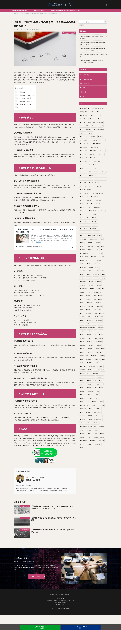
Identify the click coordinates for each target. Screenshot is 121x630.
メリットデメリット (85, 214)
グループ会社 (101, 154)
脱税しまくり (100, 384)
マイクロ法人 (97, 207)
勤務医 (82, 278)
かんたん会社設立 (85, 125)
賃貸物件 (83, 415)
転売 (82, 430)
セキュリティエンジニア (86, 168)
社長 (97, 362)
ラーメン (95, 221)
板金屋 (82, 334)
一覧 (100, 235)
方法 (95, 324)
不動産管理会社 (93, 239)
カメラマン (83, 154)
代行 (98, 249)
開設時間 (96, 437)
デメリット (83, 175)
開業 (89, 437)
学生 (82, 295)
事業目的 (37, 30)
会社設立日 (99, 260)
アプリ (103, 140)
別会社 (89, 274)
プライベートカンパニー (86, 200)
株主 (96, 334)
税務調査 (101, 366)
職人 (96, 380)
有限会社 (83, 331)
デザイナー (103, 172)
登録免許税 (97, 359)
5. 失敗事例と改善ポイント (23, 104)
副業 (104, 274)
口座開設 (99, 281)
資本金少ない (99, 415)
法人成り (91, 345)
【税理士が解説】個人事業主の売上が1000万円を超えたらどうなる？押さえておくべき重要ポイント (53, 507)
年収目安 (90, 302)
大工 (89, 292)
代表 (103, 249)
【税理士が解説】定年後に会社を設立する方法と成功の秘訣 (93, 37)
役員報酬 (89, 313)
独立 (102, 352)
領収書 (82, 444)
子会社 (102, 292)
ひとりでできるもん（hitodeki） (88, 136)
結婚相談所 (100, 377)
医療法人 (97, 278)
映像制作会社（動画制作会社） (88, 327)
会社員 (100, 253)
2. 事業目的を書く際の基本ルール (25, 95)
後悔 (96, 313)
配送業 (102, 433)
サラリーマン (97, 161)
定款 (95, 295)
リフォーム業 (84, 228)
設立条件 (94, 405)
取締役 (91, 281)
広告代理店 (99, 306)
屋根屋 (88, 299)
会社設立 (81, 25)
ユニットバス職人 (85, 217)
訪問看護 (83, 398)
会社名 (93, 253)
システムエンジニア (85, 164)
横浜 (90, 338)
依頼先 (101, 263)
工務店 (100, 299)
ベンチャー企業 (84, 203)
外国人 (82, 292)
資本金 (90, 415)
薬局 (98, 391)
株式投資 (83, 338)
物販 (97, 352)
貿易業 (88, 412)
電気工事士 (101, 440)
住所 (89, 263)
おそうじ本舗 (92, 122)
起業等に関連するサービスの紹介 (88, 426)
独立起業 (94, 355)
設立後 (101, 401)
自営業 (89, 387)
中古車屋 (83, 242)
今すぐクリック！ (36, 576)
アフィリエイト (94, 140)
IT (86, 111)
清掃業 (103, 348)
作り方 (95, 263)
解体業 (97, 394)
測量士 (82, 352)
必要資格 (83, 316)
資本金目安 (83, 419)
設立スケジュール (85, 401)
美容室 (82, 380)
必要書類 (102, 313)
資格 (91, 419)
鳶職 (82, 447)
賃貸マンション (97, 412)
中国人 (90, 242)
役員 (82, 313)
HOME (16, 13)
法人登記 (99, 345)
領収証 (89, 444)
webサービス (84, 115)
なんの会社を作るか (99, 129)
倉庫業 (91, 267)
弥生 (101, 309)
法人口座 (90, 341)
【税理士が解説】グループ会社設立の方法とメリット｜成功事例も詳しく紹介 (53, 531)
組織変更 (96, 373)
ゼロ (97, 168)
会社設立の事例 (85, 75)
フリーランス (95, 196)
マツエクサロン (93, 210)
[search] (105, 22)
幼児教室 (91, 306)
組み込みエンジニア (85, 373)
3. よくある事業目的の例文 (23, 98)
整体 (82, 324)
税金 (90, 369)
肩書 (101, 380)
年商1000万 (98, 302)
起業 (88, 423)
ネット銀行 (83, 182)
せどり (94, 125)
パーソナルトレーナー (86, 189)
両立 (102, 239)
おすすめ (83, 122)
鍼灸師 (82, 437)
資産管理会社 (99, 419)
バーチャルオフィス (85, 186)
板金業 (89, 334)
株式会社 (102, 334)
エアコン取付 (84, 147)
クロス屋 (92, 154)
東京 (101, 331)
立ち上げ (97, 369)
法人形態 (83, 92)
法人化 (82, 341)
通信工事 (97, 430)
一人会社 (97, 232)
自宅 (96, 387)
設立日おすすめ (84, 405)
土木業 (92, 288)
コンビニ (93, 157)
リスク (95, 225)
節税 (103, 369)
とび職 (101, 125)
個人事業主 (83, 270)
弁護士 (95, 309)
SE (98, 111)
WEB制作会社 (84, 118)
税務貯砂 (83, 369)
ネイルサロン (93, 175)
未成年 (90, 331)
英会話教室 (90, 391)
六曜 (97, 270)
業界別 (83, 87)
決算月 (101, 338)
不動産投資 (83, 239)
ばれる (90, 133)
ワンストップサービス (86, 232)
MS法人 (92, 111)
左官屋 (82, 302)
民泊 (96, 338)
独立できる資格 (84, 355)
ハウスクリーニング (94, 182)
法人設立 (83, 348)
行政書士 (83, 394)
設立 (97, 398)
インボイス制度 (97, 143)
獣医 (82, 359)
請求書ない (98, 408)
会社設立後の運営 (86, 83)
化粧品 (89, 278)
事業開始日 (90, 246)
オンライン (102, 150)
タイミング (83, 172)
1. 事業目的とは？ (21, 92)
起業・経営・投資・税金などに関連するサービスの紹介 (93, 55)
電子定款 (93, 440)
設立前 (94, 401)
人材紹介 (91, 249)
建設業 (88, 309)
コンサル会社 (84, 157)
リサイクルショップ (85, 225)
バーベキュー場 (97, 186)
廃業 (82, 309)
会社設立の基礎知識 (24, 13)
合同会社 (91, 285)
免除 (91, 270)
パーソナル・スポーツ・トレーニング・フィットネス (93, 193)
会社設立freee (103, 256)
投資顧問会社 (91, 320)
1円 (90, 108)
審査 (82, 299)
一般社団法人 (92, 235)
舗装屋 (82, 391)
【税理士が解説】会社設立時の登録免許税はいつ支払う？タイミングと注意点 (93, 49)
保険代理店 (83, 267)
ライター (95, 217)
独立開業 (102, 355)
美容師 (89, 380)
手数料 (96, 316)
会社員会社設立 (84, 256)
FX (82, 111)
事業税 (82, 246)
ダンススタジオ (93, 172)
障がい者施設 (84, 440)
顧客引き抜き (98, 444)
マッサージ (83, 210)
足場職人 (102, 426)
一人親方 (83, 235)
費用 (82, 96)
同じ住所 (99, 285)
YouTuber (93, 118)
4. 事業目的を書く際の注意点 (24, 101)
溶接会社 (90, 352)
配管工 (96, 433)
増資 (99, 288)
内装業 (102, 270)
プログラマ (98, 200)
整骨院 (88, 324)
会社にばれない (84, 253)
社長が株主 (92, 366)
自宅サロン (102, 387)
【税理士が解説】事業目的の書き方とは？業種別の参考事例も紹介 (46, 13)
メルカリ (96, 214)
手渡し (102, 316)
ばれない (83, 133)
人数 (103, 246)
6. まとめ (19, 107)
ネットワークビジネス (101, 179)
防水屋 (102, 437)
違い (90, 433)
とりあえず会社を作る (86, 129)
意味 (90, 316)
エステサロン (84, 150)
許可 (91, 408)
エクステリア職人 (95, 147)
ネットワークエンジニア (86, 179)
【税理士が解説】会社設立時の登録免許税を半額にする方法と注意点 (93, 43)
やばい (101, 136)
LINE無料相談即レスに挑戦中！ (40, 627)
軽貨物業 (89, 430)
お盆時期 (101, 122)
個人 (98, 267)
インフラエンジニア (85, 143)
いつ (100, 118)
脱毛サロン (90, 384)
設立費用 (102, 405)
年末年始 (83, 306)
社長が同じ (83, 366)
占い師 (103, 278)
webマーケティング (95, 115)
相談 (104, 359)
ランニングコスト (85, 221)
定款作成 (42, 30)
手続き (82, 320)
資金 (82, 423)
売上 (104, 288)
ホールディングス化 (85, 207)
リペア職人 (93, 228)
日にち (100, 324)
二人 (98, 246)
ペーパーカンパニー (96, 203)
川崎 (95, 299)
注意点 (90, 348)
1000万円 (83, 108)
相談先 (82, 362)
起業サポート (96, 423)
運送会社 (83, 433)
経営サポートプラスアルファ (87, 377)
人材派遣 (83, 249)
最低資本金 (101, 327)
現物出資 (89, 359)
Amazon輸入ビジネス (99, 108)
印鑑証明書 (83, 281)
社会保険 (90, 362)
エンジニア (93, 150)
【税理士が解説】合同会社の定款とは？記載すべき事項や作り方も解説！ (53, 519)
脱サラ (82, 384)
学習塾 (88, 295)
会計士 (82, 263)
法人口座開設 (99, 341)
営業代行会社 (84, 288)
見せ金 (90, 394)
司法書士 (83, 285)
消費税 (97, 348)
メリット (103, 210)
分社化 (82, 274)
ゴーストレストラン (85, 161)
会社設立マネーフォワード (87, 260)
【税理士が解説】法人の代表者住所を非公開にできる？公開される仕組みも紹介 (93, 61)
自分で (82, 387)
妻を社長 (96, 292)
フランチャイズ (84, 196)
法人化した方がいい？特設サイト (80, 627)
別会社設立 (97, 274)
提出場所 (100, 320)
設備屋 (90, 398)
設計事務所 (83, 408)
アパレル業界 (84, 140)
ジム (95, 164)
